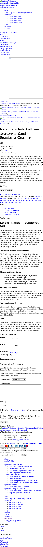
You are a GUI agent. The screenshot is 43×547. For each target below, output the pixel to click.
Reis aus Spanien (15, 479)
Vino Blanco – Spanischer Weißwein (22, 471)
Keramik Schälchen (7, 200)
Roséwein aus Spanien (17, 469)
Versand (6, 151)
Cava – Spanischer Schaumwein (20, 473)
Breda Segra (14, 352)
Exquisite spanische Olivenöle (19, 493)
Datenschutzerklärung (18, 410)
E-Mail (3, 406)
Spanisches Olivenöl (16, 19)
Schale (28, 200)
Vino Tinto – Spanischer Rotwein (20, 467)
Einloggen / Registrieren (12, 521)
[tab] (23, 208)
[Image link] (21, 430)
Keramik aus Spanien (31, 198)
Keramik (20, 198)
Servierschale (36, 200)
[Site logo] (11, 7)
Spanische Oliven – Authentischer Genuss (23, 483)
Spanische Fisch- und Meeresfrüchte (21, 477)
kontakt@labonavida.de (20, 440)
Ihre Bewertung (6, 379)
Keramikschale (20, 200)
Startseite (3, 104)
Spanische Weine (15, 17)
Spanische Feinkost (15, 23)
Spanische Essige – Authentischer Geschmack (25, 491)
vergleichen (8, 519)
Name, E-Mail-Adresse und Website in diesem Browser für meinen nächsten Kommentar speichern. (20, 417)
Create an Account (6, 538)
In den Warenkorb (6, 190)
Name (3, 402)
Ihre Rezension (6, 383)
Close (2, 526)
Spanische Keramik (15, 21)
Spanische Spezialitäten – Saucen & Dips (23, 481)
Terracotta (17, 202)
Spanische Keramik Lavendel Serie (21, 487)
